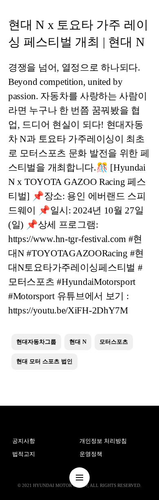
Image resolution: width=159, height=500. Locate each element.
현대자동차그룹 (36, 342)
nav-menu (79, 477)
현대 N (77, 342)
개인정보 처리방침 (103, 441)
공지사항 (23, 441)
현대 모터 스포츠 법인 (44, 361)
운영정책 (91, 454)
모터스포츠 (113, 342)
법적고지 (23, 454)
